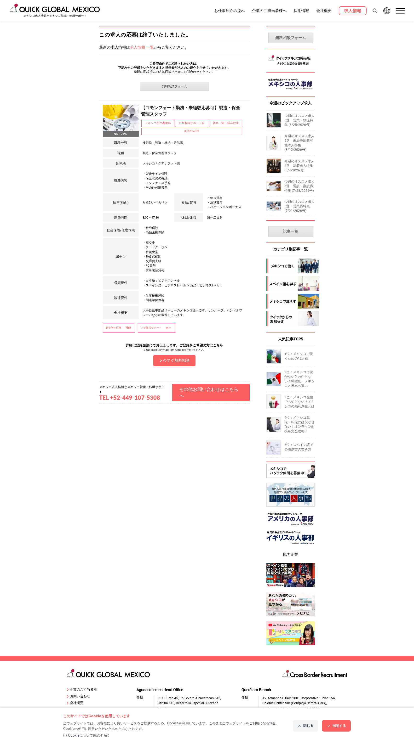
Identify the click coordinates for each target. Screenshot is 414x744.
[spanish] (290, 283)
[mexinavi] (290, 617)
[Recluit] (290, 478)
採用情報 (301, 10)
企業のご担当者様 (83, 689)
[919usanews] (290, 526)
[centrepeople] (290, 546)
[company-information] (290, 318)
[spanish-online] (290, 588)
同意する (339, 725)
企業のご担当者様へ (269, 10)
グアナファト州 (169, 163)
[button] (401, 11)
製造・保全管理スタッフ (160, 153)
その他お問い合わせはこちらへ (208, 392)
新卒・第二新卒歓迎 (226, 123)
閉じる (308, 725)
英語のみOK (191, 131)
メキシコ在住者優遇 (158, 123)
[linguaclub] (290, 646)
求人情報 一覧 (142, 47)
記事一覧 (290, 231)
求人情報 (352, 10)
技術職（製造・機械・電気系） (164, 143)
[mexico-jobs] (290, 266)
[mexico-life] (290, 301)
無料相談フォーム (174, 86)
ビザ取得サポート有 (192, 123)
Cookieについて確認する (87, 735)
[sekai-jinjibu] (290, 507)
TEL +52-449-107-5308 (129, 397)
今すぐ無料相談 (176, 360)
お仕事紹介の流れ (229, 10)
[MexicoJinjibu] (290, 90)
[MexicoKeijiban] (290, 66)
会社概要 (324, 10)
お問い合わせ (80, 696)
